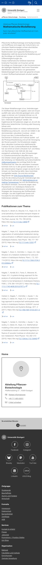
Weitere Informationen (17, 394)
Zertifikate (5, 516)
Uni (3, 2)
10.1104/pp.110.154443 (28, 338)
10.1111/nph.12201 (26, 242)
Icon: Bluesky (9, 457)
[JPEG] (21, 89)
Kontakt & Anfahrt (8, 529)
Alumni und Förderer (9, 496)
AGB (3, 519)
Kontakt (23, 425)
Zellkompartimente (9, 162)
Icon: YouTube (33, 457)
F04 (10, 2)
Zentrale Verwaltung (9, 558)
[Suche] (36, 2)
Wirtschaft (5, 498)
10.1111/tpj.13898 (20, 222)
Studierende (6, 490)
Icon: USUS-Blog (26, 471)
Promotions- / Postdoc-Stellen (13, 537)
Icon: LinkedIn (14, 471)
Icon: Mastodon (21, 457)
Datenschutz (6, 511)
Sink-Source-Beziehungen (23, 175)
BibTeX (5, 226)
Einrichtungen (7, 555)
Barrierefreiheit (7, 514)
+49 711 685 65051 (16, 398)
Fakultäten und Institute (11, 553)
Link (13, 226)
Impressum (6, 508)
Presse (4, 532)
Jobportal (5, 535)
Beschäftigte (6, 493)
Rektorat (5, 550)
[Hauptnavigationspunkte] (38, 10)
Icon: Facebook (15, 444)
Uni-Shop (5, 540)
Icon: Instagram (27, 444)
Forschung (22, 17)
